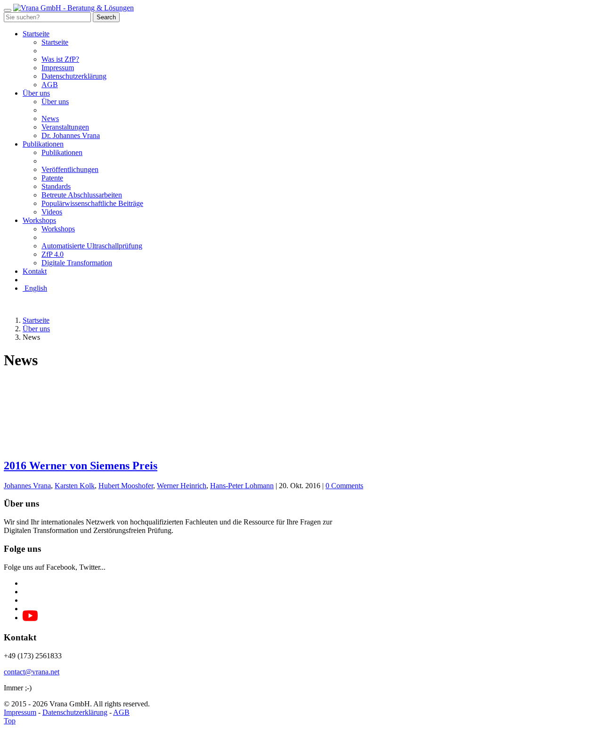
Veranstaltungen (65, 127)
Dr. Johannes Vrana (70, 135)
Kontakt (35, 271)
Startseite (36, 34)
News (50, 119)
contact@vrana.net (31, 672)
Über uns (36, 93)
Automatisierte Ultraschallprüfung (91, 246)
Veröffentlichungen (69, 169)
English (35, 288)
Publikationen (43, 144)
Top (10, 721)
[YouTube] (30, 618)
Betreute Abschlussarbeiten (81, 195)
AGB (49, 85)
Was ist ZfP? (60, 59)
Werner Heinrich (181, 486)
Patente (52, 178)
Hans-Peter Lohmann (242, 486)
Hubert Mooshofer (125, 486)
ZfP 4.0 (52, 254)
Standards (56, 186)
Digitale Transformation (76, 263)
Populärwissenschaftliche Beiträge (92, 203)
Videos (51, 212)
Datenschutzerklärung (73, 76)
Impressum (57, 68)
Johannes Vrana (27, 486)
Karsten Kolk (75, 486)
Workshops (39, 220)
